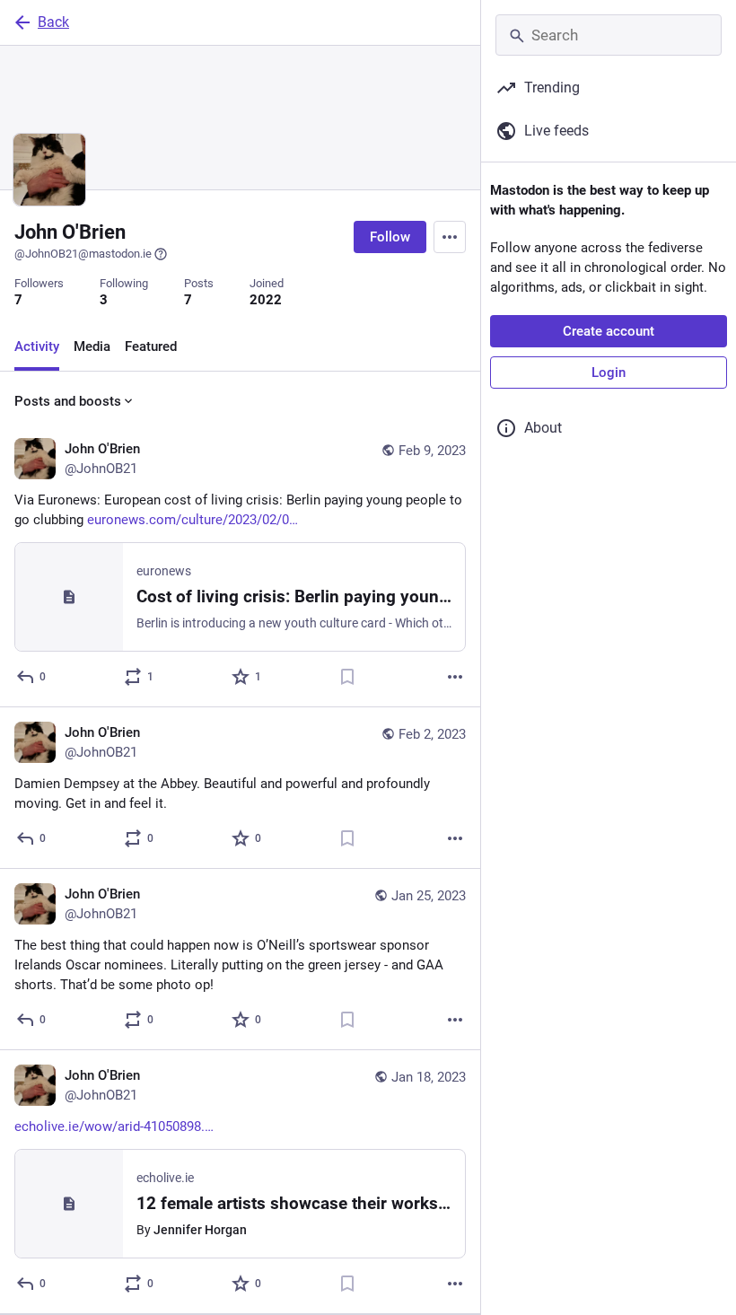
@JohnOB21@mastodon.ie (83, 253)
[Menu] (450, 237)
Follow (390, 237)
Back (53, 22)
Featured (151, 346)
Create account (608, 331)
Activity (36, 346)
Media (92, 346)
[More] (455, 677)
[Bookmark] (347, 677)
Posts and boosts (67, 401)
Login (608, 372)
